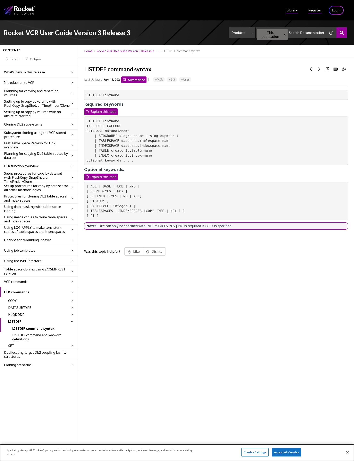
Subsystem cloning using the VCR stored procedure (35, 134)
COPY (12, 300)
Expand (14, 59)
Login (336, 10)
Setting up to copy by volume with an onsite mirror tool (32, 114)
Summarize (136, 80)
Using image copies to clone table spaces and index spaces (35, 219)
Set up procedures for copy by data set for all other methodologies (36, 188)
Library (292, 10)
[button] (284, 34)
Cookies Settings (255, 452)
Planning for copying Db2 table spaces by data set (36, 155)
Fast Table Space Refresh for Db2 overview (29, 145)
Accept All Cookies (286, 452)
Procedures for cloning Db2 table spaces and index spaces (35, 198)
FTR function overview (21, 166)
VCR (160, 79)
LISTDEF (14, 321)
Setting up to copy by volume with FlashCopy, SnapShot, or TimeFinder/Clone (37, 103)
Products (238, 32)
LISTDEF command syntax (33, 328)
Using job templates (19, 250)
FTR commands (16, 292)
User (186, 79)
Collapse (35, 59)
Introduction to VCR (19, 82)
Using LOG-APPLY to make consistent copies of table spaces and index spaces (34, 229)
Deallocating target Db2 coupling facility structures (35, 354)
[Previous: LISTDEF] (311, 69)
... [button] (159, 51)
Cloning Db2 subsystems (23, 124)
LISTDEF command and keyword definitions (36, 337)
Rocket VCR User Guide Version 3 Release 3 (125, 51)
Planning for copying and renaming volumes (31, 93)
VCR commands (15, 281)
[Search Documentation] (341, 32)
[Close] (347, 452)
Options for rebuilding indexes (27, 240)
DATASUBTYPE (19, 307)
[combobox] (291, 32)
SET (11, 345)
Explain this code (103, 111)
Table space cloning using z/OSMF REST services (35, 271)
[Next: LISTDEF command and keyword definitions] (319, 69)
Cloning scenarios (18, 365)
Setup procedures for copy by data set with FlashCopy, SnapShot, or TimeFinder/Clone (33, 177)
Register (314, 10)
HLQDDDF (16, 314)
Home (88, 51)
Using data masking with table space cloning (32, 208)
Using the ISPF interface (22, 261)
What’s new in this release (24, 72)
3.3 (173, 79)
